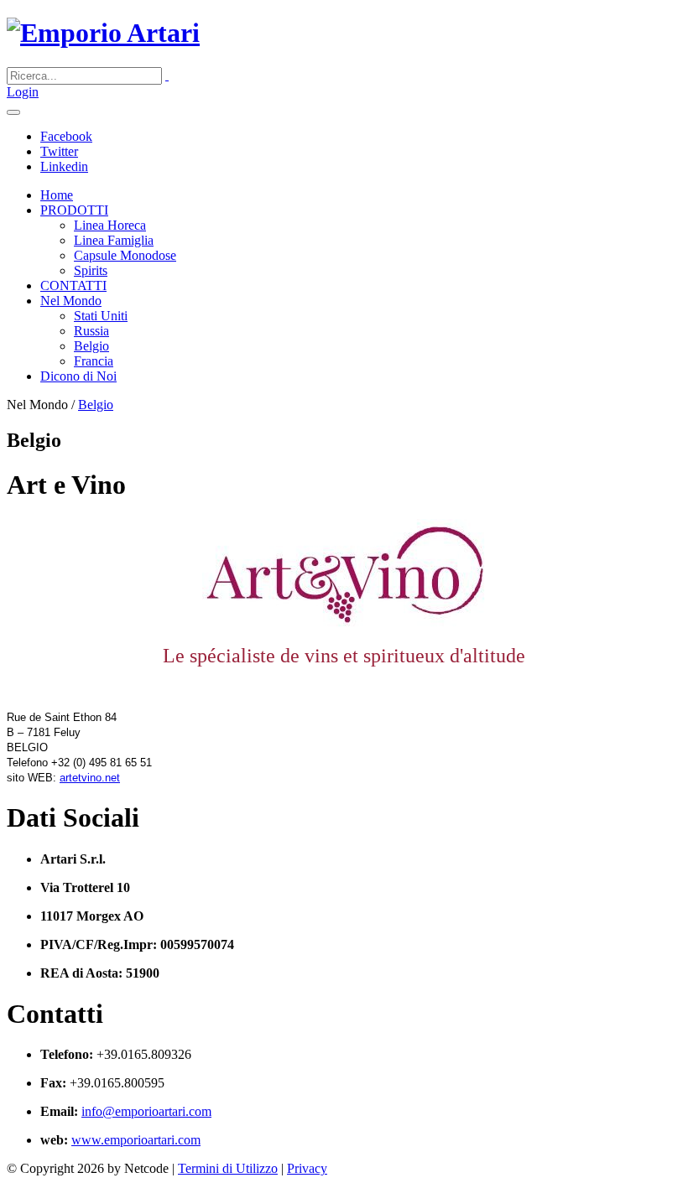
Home (56, 195)
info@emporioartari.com (146, 1111)
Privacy (307, 1168)
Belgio (91, 346)
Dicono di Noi (78, 376)
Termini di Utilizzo (228, 1168)
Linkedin (64, 166)
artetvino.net (90, 777)
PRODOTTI (74, 210)
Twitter (59, 151)
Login (23, 92)
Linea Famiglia (114, 240)
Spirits (90, 270)
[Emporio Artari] (103, 33)
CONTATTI (73, 285)
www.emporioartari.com (136, 1140)
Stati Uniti (101, 316)
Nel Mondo (71, 300)
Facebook (66, 136)
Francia (93, 361)
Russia (91, 331)
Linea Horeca (110, 225)
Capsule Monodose (125, 255)
